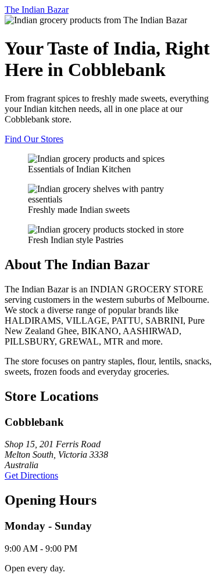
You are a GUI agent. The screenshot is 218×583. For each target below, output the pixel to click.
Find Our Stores (34, 139)
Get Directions (31, 475)
